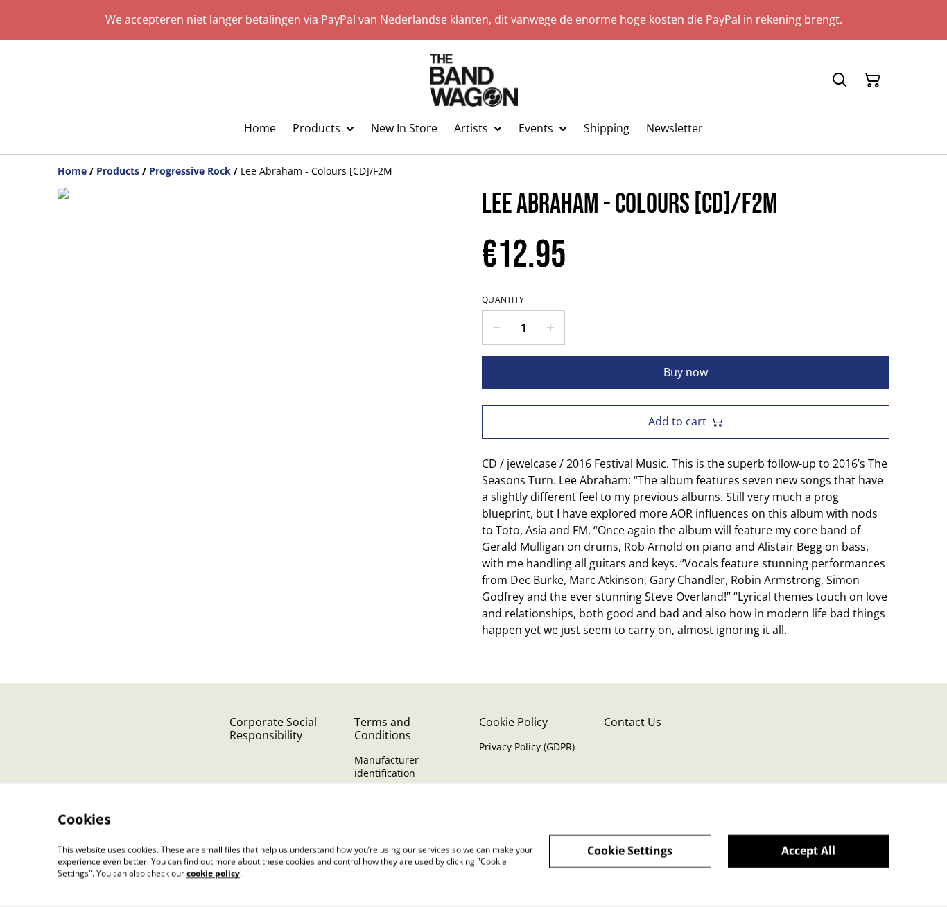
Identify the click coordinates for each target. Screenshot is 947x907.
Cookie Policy (513, 722)
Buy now (685, 372)
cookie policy (213, 873)
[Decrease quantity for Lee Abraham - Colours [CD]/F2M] (496, 327)
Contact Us (632, 722)
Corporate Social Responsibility (273, 728)
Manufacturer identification (386, 766)
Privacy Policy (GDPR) (527, 746)
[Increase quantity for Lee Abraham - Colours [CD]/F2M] (551, 327)
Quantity (503, 300)
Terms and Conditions (382, 728)
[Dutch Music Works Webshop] (474, 80)
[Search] (839, 80)
